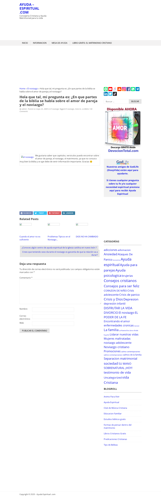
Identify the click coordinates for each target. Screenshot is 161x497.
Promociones (112, 351)
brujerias (127, 275)
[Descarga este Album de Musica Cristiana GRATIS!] (123, 152)
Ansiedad (110, 254)
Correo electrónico (24, 317)
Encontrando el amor (117, 321)
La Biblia (85, 109)
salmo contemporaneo (130, 351)
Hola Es (78, 109)
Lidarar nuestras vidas (124, 334)
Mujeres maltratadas (117, 338)
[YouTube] (110, 90)
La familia (111, 330)
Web (21, 323)
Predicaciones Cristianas (115, 439)
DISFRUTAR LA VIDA (118, 308)
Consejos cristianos (120, 280)
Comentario (25, 277)
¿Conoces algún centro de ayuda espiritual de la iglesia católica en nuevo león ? (59, 247)
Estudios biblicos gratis (115, 419)
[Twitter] (110, 95)
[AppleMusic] (115, 90)
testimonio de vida (117, 372)
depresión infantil (114, 303)
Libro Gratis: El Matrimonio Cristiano (92, 43)
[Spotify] (106, 90)
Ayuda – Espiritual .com (29, 8)
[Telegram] (137, 90)
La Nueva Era (124, 330)
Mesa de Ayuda (59, 43)
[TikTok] (115, 95)
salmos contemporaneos (113, 355)
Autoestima (116, 260)
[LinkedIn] (106, 95)
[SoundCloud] (119, 90)
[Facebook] (128, 90)
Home (22, 88)
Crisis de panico (129, 295)
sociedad (111, 363)
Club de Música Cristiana (115, 408)
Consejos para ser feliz (121, 286)
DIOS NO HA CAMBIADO (87, 236)
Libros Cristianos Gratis (115, 433)
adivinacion (124, 250)
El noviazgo (32, 88)
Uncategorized (113, 377)
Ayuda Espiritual (111, 402)
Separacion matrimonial (120, 358)
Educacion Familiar (113, 413)
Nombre (23, 308)
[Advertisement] (95, 20)
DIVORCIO (111, 313)
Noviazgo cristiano (116, 347)
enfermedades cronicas (119, 325)
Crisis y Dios (113, 299)
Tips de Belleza (111, 444)
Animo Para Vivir (111, 396)
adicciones (110, 250)
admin (24, 109)
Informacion (40, 43)
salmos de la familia (132, 354)
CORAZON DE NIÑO (115, 290)
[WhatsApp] (133, 90)
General (136, 326)
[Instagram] (124, 90)
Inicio (25, 43)
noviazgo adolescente (117, 342)
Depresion (130, 299)
